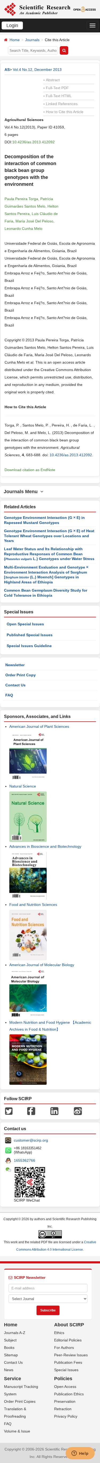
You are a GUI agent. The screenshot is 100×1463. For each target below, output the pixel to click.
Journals (32, 40)
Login (12, 25)
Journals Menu (22, 491)
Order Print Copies (19, 1401)
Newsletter (15, 665)
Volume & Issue (17, 1431)
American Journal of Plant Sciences (39, 726)
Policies (63, 1378)
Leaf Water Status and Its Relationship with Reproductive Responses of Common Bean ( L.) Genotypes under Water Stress (49, 554)
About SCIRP (69, 1324)
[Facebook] (31, 1111)
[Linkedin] (54, 1111)
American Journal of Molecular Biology (41, 965)
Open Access (65, 1386)
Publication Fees (68, 1362)
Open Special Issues (25, 624)
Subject (10, 1340)
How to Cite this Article (63, 112)
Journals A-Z (14, 1333)
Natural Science (22, 786)
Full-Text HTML (57, 96)
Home (15, 40)
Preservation (64, 1401)
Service (12, 1378)
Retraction (62, 1409)
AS (7, 69)
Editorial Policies (68, 1340)
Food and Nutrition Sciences (33, 904)
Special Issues (66, 1370)
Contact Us (15, 685)
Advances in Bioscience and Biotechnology (45, 846)
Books (9, 1347)
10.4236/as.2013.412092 (33, 142)
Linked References (60, 104)
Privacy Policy (65, 1416)
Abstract (51, 80)
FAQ (9, 695)
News (8, 1370)
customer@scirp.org (31, 1140)
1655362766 (24, 1160)
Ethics (59, 1333)
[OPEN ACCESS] (84, 9)
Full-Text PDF (56, 88)
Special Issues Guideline (29, 646)
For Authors (64, 1347)
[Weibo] (78, 1111)
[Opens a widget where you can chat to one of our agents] (80, 1453)
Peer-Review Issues (71, 1355)
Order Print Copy (20, 675)
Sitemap (11, 1355)
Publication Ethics (69, 1394)
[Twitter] (9, 1111)
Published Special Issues (30, 635)
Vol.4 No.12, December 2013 (37, 69)
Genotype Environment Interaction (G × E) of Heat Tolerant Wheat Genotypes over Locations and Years (49, 536)
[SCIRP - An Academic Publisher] (37, 9)
